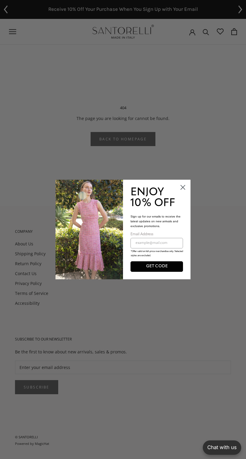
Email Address (141, 234)
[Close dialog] (183, 187)
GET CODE (157, 266)
